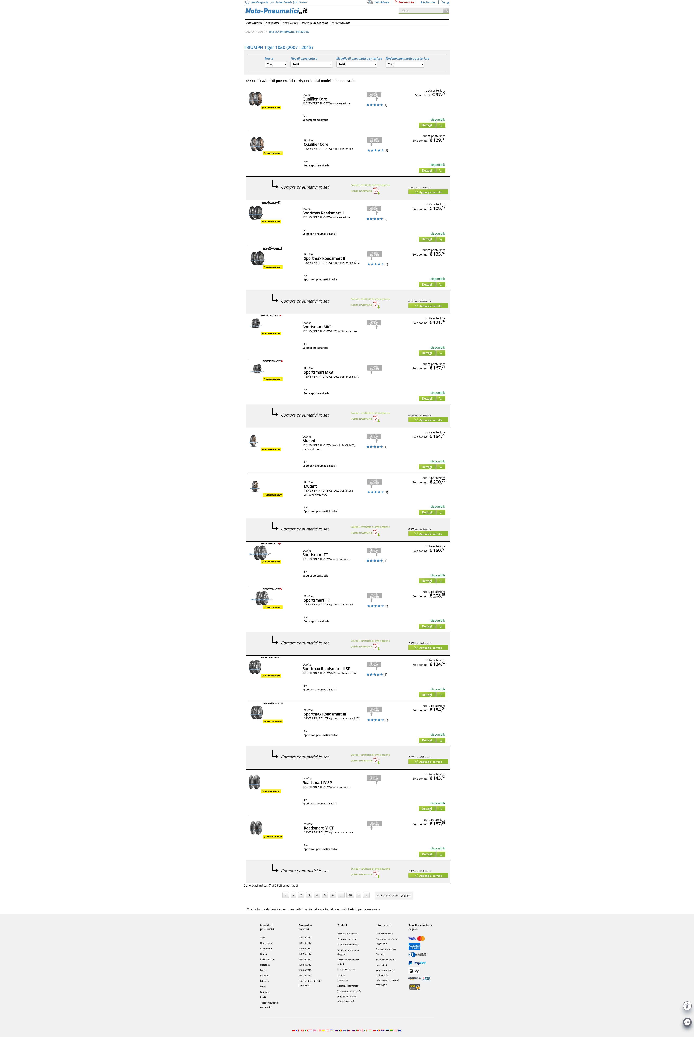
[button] (687, 1005)
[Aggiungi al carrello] (440, 125)
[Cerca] (446, 11)
